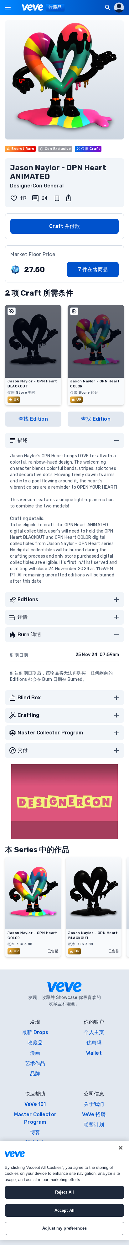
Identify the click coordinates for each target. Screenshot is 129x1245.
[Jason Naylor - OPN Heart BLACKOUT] (93, 927)
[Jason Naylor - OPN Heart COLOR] (33, 927)
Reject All (64, 1192)
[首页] (32, 7)
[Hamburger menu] (8, 7)
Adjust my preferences (64, 1228)
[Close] (120, 1148)
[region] (64, 1190)
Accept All (64, 1210)
